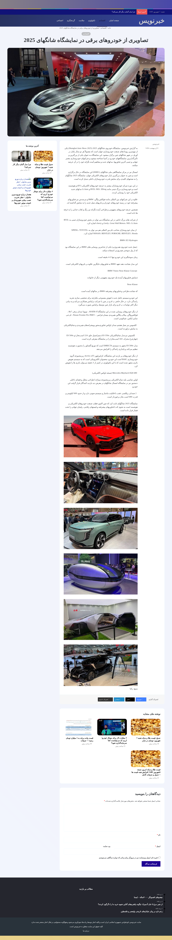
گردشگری (71, 20)
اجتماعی (60, 20)
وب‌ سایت (106, 846)
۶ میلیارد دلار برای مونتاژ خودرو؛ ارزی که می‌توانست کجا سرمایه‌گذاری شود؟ (107, 12)
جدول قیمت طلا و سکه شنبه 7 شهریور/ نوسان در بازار (44, 167)
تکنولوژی (91, 20)
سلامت (81, 20)
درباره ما (86, 931)
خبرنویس (156, 144)
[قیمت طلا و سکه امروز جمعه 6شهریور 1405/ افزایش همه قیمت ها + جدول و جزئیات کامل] (145, 758)
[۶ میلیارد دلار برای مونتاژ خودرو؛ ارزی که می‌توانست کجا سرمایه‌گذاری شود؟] (112, 727)
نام (158, 835)
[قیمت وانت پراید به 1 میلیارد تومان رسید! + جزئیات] (78, 727)
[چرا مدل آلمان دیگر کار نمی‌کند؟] (21, 156)
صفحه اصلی (114, 20)
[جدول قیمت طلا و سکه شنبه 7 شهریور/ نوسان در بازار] (145, 727)
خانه (109, 28)
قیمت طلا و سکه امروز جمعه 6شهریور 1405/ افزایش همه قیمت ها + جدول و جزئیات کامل (146, 772)
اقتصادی (102, 20)
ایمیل (157, 846)
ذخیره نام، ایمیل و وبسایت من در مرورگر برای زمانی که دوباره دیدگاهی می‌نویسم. (128, 858)
